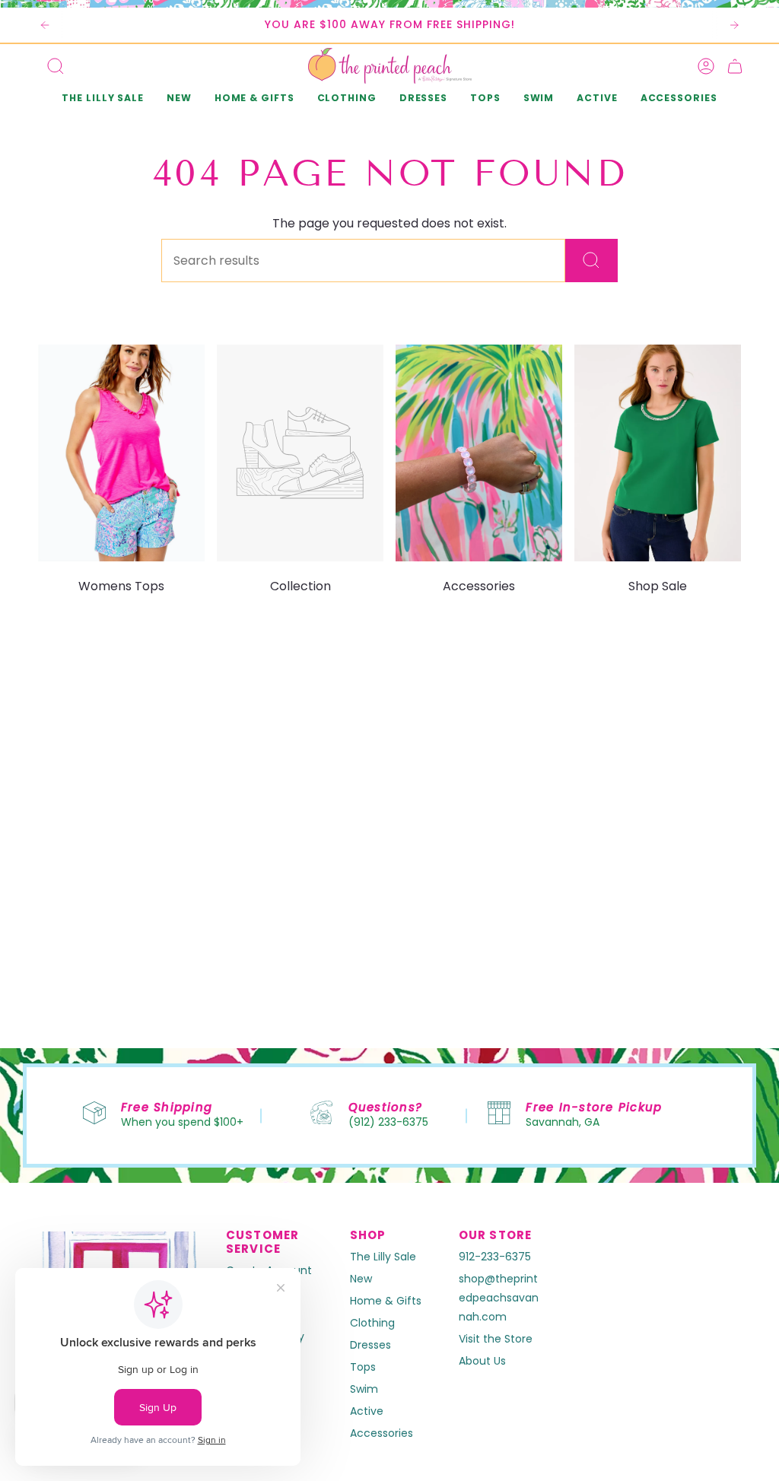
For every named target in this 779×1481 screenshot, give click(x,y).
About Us (482, 1360)
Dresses (370, 1344)
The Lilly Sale (383, 1256)
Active (366, 1411)
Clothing (372, 1322)
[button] (179, 99)
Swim (364, 1389)
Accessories (381, 1433)
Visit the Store (496, 1338)
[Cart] (734, 66)
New (361, 1278)
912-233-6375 (495, 1256)
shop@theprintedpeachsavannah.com (499, 1297)
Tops (363, 1367)
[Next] (734, 25)
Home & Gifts (385, 1300)
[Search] (591, 260)
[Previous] (45, 25)
